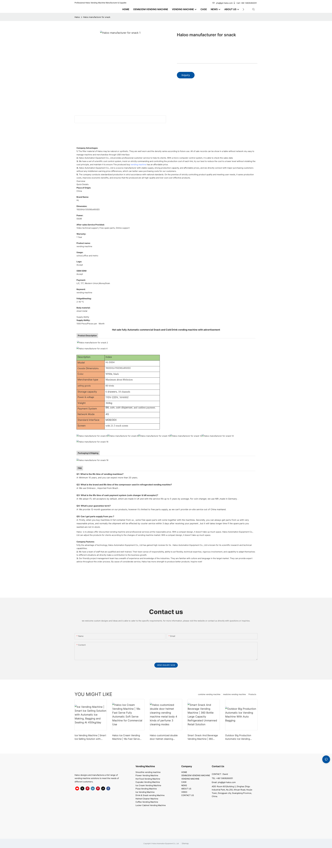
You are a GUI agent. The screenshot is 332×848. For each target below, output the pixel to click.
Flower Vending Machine (147, 775)
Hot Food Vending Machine (148, 779)
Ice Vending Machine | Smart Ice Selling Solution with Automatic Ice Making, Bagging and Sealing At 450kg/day (90, 737)
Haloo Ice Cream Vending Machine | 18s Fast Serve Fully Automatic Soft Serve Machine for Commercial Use (128, 737)
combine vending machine (209, 694)
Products (252, 694)
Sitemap (185, 843)
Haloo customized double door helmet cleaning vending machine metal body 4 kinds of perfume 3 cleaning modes (166, 737)
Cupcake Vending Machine (148, 782)
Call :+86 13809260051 (246, 3)
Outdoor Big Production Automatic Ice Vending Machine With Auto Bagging (240, 737)
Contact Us (218, 766)
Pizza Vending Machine (146, 788)
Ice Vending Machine (145, 792)
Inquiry (186, 75)
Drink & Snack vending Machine (150, 795)
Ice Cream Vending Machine (148, 785)
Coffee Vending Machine (147, 802)
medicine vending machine (234, 694)
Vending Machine (145, 766)
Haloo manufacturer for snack (96, 17)
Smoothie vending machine (148, 772)
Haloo (77, 17)
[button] (243, 9)
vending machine (138, 164)
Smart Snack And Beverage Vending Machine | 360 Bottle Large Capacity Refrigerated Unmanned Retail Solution (203, 737)
